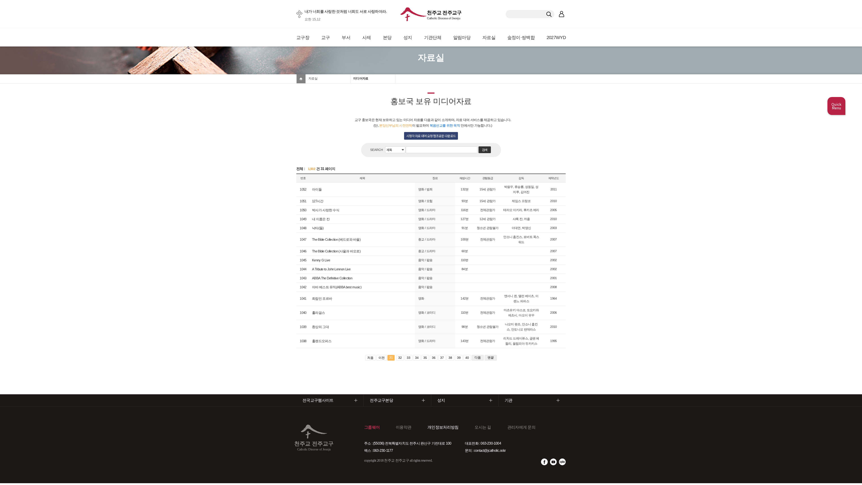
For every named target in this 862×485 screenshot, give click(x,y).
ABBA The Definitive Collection (332, 278)
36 (433, 357)
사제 (366, 37)
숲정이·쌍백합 (521, 37)
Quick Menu (836, 105)
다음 (478, 357)
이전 (381, 357)
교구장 (302, 37)
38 (450, 357)
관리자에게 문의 (521, 427)
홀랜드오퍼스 (321, 341)
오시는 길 (483, 427)
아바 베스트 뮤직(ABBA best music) (336, 287)
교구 (325, 37)
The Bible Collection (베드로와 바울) (336, 239)
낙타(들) (318, 228)
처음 (370, 357)
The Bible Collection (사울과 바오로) (336, 251)
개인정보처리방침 (442, 427)
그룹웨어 (372, 427)
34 (417, 357)
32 (400, 357)
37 (442, 357)
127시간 (317, 201)
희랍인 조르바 (322, 298)
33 (408, 357)
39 (459, 357)
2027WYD (556, 37)
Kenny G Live (321, 260)
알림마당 (462, 37)
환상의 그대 (320, 327)
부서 (346, 37)
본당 (387, 37)
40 (467, 357)
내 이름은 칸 (321, 219)
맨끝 (491, 357)
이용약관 (403, 427)
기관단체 (432, 37)
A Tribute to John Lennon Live (331, 269)
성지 (407, 37)
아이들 (317, 189)
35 (425, 357)
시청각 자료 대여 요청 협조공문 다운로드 (431, 136)
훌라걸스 (318, 313)
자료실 (488, 37)
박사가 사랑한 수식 (325, 210)
